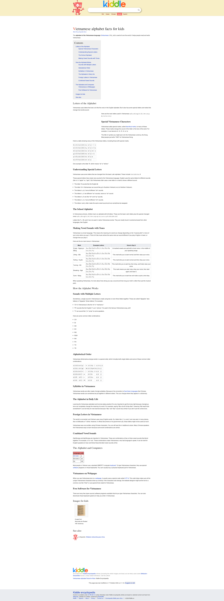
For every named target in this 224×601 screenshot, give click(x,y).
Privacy (93, 598)
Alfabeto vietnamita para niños (95, 537)
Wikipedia (75, 596)
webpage (98, 478)
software (75, 468)
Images (107, 14)
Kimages (113, 14)
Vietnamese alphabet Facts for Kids (84, 578)
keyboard (113, 465)
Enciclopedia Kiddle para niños (114, 598)
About (87, 598)
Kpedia (119, 14)
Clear (135, 10)
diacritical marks (131, 127)
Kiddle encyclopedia (89, 574)
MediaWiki (101, 596)
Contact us (100, 598)
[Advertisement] (112, 21)
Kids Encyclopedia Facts (79, 32)
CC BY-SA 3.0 (91, 595)
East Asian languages (131, 391)
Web (103, 14)
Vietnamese (105, 35)
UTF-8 (127, 478)
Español (125, 14)
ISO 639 (75, 456)
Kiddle (74, 598)
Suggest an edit (130, 583)
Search (139, 10)
